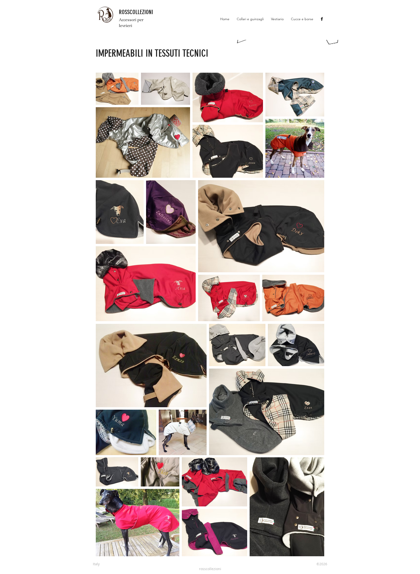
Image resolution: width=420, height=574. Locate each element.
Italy (98, 564)
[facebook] (321, 19)
